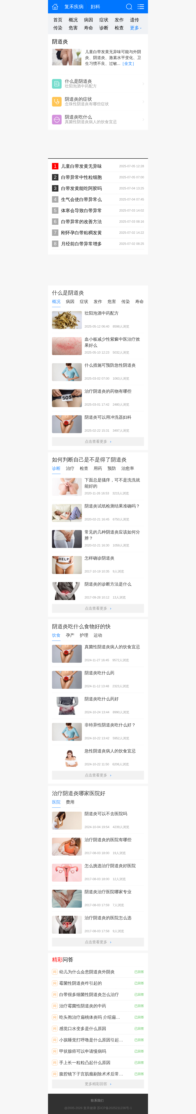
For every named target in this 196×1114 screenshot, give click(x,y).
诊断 (103, 27)
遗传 (134, 19)
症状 (103, 19)
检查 (119, 27)
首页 (57, 19)
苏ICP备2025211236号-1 (114, 1108)
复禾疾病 (74, 6)
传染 (57, 27)
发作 (119, 19)
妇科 (95, 6)
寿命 (88, 27)
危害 (73, 27)
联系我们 (97, 1100)
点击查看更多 (96, 441)
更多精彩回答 (96, 1084)
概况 (73, 19)
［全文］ (128, 63)
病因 (88, 19)
